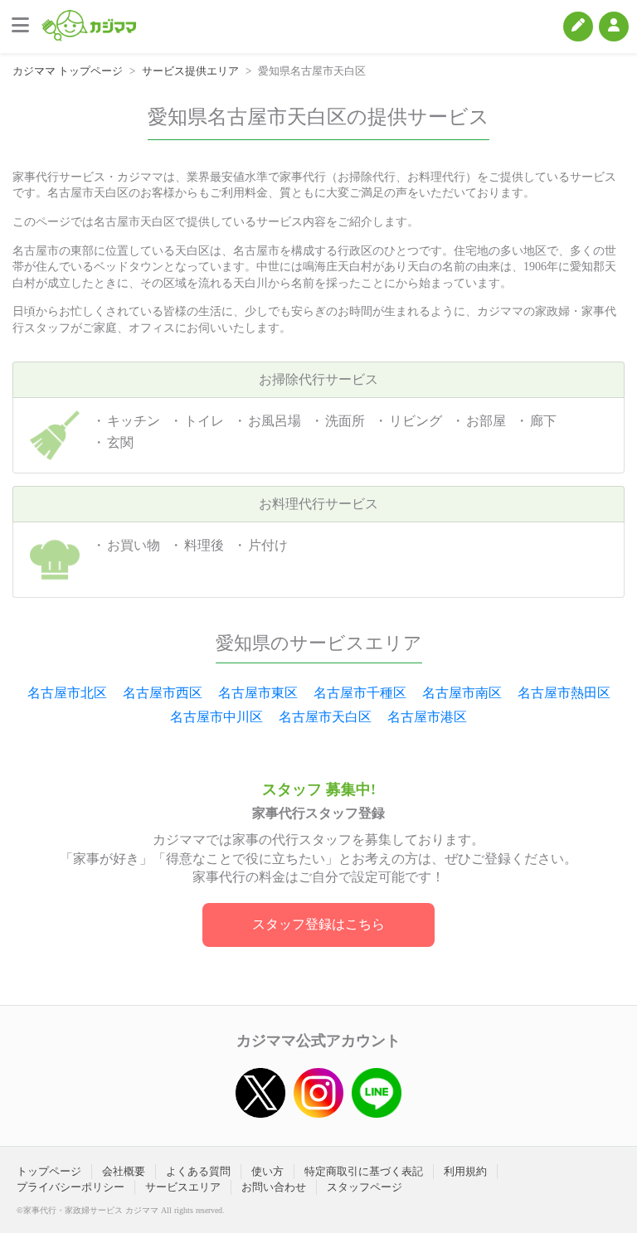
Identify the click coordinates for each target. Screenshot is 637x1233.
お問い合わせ (273, 1187)
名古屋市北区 (67, 693)
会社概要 (123, 1171)
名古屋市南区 (462, 693)
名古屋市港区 (427, 717)
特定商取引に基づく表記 (363, 1171)
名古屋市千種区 (360, 693)
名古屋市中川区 (216, 717)
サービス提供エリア (190, 71)
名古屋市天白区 (325, 717)
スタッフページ (364, 1187)
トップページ (49, 1171)
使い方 (267, 1171)
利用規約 (465, 1171)
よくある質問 (198, 1171)
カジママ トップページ (67, 71)
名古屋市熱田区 (564, 693)
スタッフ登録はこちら (318, 924)
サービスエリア (183, 1187)
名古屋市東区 (258, 693)
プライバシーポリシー (70, 1187)
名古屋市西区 (162, 693)
